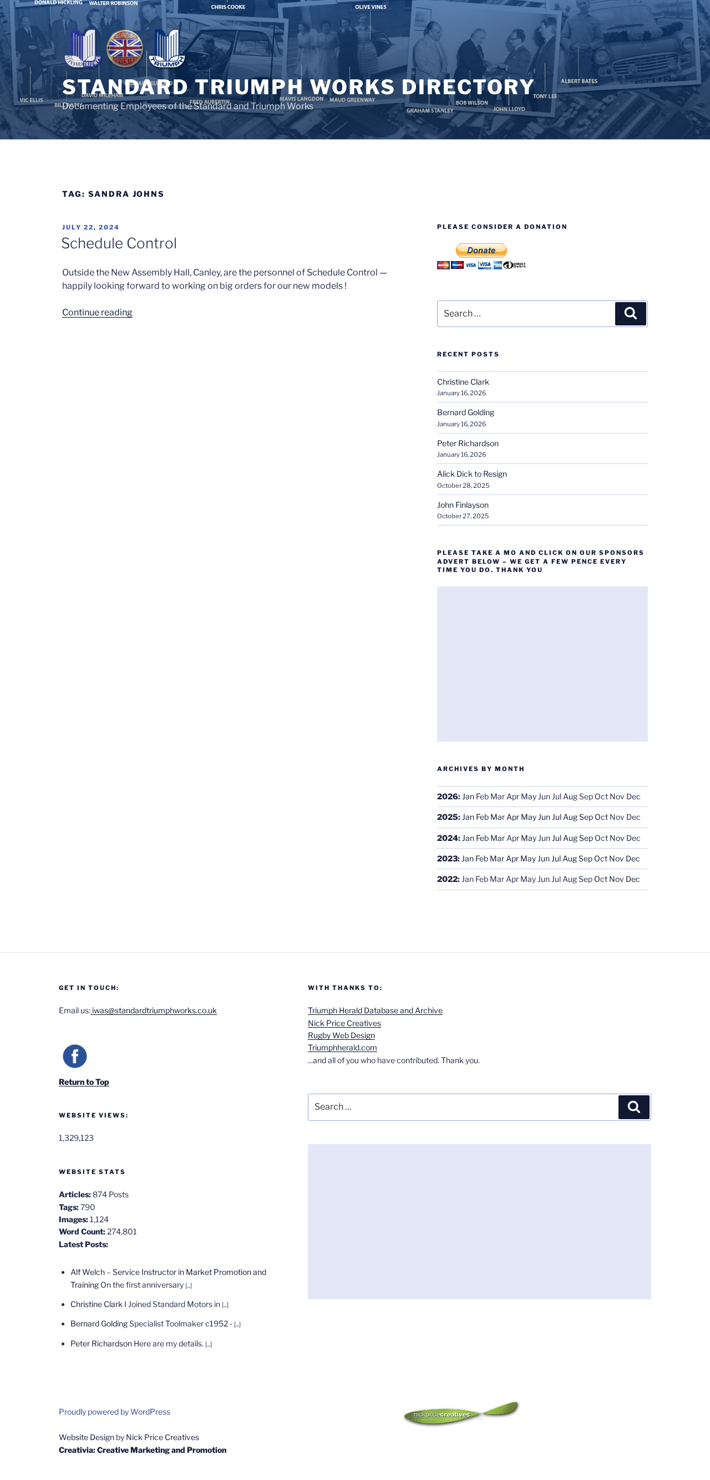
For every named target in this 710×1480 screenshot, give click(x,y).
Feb (482, 816)
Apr (512, 816)
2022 (447, 879)
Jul (556, 816)
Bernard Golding (465, 412)
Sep (586, 816)
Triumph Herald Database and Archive (375, 1010)
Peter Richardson (468, 443)
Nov (617, 838)
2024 (447, 838)
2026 (447, 796)
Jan (468, 796)
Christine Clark (463, 381)
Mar (497, 816)
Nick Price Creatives (344, 1023)
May (528, 816)
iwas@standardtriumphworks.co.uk (153, 1010)
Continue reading (97, 312)
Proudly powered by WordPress (114, 1411)
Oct (601, 816)
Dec (633, 858)
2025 (447, 816)
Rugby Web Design (341, 1035)
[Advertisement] (542, 664)
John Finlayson (463, 504)
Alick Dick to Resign (472, 473)
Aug (570, 816)
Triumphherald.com (342, 1047)
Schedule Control (119, 243)
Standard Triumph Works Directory (299, 87)
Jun (544, 816)
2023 (447, 858)
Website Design (86, 1437)
